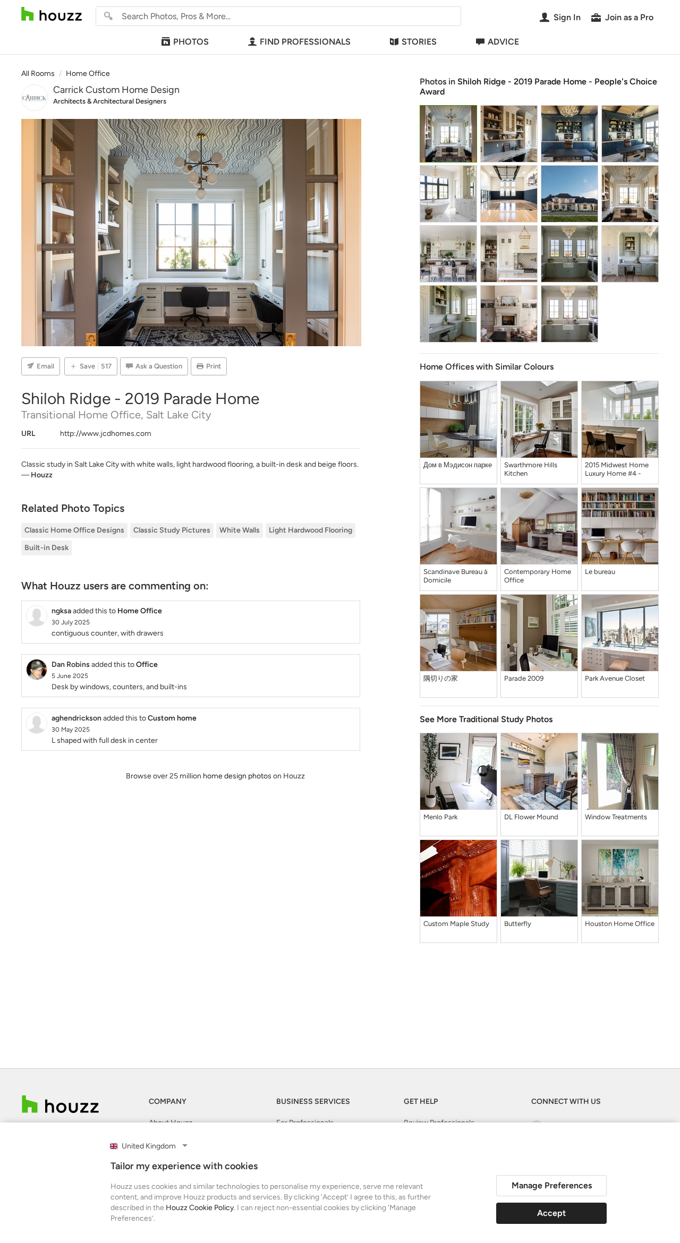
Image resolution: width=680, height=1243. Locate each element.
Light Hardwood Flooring (310, 530)
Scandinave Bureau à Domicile (455, 576)
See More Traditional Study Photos (486, 719)
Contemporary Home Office (537, 576)
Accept (551, 1213)
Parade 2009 (523, 678)
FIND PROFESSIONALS (305, 42)
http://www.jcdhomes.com (105, 433)
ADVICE (503, 42)
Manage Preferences (552, 1185)
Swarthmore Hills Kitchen (530, 469)
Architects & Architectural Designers (109, 101)
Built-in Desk (46, 547)
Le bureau (600, 572)
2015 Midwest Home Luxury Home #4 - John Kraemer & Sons (618, 469)
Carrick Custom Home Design (116, 90)
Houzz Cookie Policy (200, 1207)
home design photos (237, 776)
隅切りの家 (440, 678)
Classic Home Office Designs (74, 530)
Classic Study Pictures (171, 530)
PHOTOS (191, 42)
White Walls (239, 530)
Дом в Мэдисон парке (457, 465)
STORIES (419, 42)
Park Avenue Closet (615, 678)
